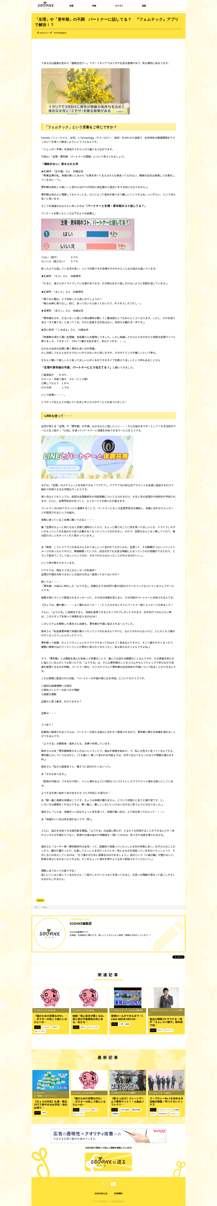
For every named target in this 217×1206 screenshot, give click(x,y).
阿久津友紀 (51, 1010)
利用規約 (118, 1193)
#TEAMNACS (163, 1114)
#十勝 (121, 1024)
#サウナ (160, 1030)
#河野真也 (115, 1114)
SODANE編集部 (60, 32)
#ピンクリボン (40, 1031)
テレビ (37, 1113)
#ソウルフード (175, 1114)
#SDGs (40, 900)
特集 (94, 5)
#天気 (44, 1113)
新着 (71, 5)
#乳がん (56, 1027)
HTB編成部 (167, 1093)
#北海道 (176, 1110)
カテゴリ (119, 5)
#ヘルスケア (46, 1027)
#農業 (127, 1024)
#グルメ (153, 1114)
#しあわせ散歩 (124, 1110)
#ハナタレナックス (164, 1110)
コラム (44, 907)
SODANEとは (101, 1193)
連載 (144, 5)
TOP (36, 907)
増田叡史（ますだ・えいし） (47, 1096)
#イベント (169, 1030)
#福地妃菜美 (136, 1110)
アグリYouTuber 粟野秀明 (133, 1010)
